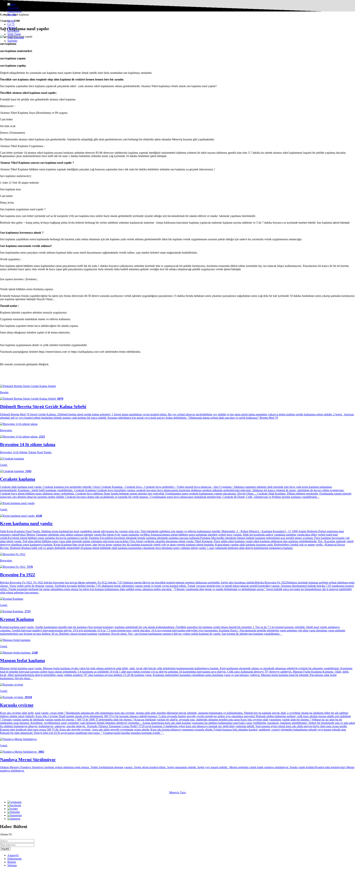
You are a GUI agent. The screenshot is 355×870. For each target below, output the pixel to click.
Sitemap (12, 865)
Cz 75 (10, 24)
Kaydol (5, 848)
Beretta (11, 27)
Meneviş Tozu (177, 792)
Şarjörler (12, 40)
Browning (13, 30)
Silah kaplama (15, 37)
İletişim (11, 14)
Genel (10, 20)
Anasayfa (12, 7)
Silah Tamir (14, 34)
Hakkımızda (14, 11)
